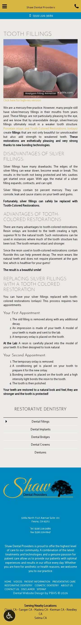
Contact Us (11, 589)
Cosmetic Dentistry (47, 585)
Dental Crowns (40, 444)
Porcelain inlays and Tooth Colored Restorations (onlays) (40, 128)
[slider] (40, 94)
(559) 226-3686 (43, 528)
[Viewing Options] (9, 616)
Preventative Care (64, 581)
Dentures (40, 452)
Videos (18, 581)
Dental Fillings (41, 421)
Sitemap (41, 589)
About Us (67, 585)
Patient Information (37, 581)
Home (7, 581)
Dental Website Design (28, 593)
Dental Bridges (40, 436)
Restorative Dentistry (40, 409)
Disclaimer (28, 589)
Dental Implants (41, 429)
